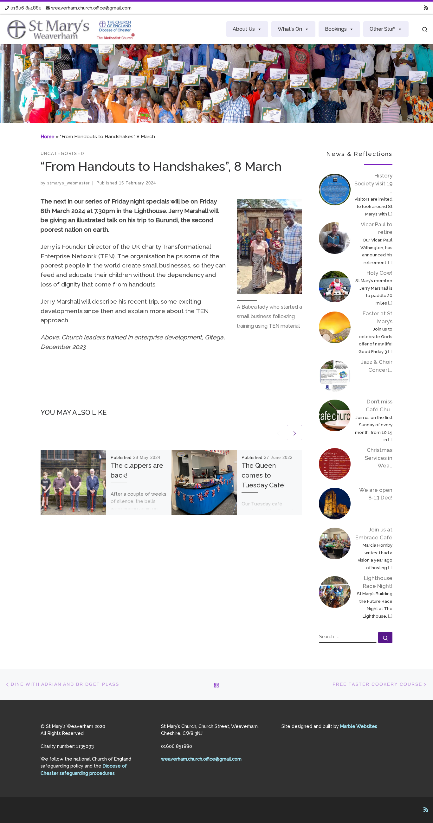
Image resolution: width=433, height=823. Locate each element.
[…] (390, 213)
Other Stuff (382, 29)
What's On (290, 29)
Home (48, 136)
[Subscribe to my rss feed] (426, 8)
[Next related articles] (294, 432)
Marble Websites (358, 726)
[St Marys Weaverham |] (71, 28)
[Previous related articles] (278, 432)
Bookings (336, 29)
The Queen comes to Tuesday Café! (264, 475)
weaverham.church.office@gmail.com (201, 759)
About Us (244, 29)
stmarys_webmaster (68, 183)
